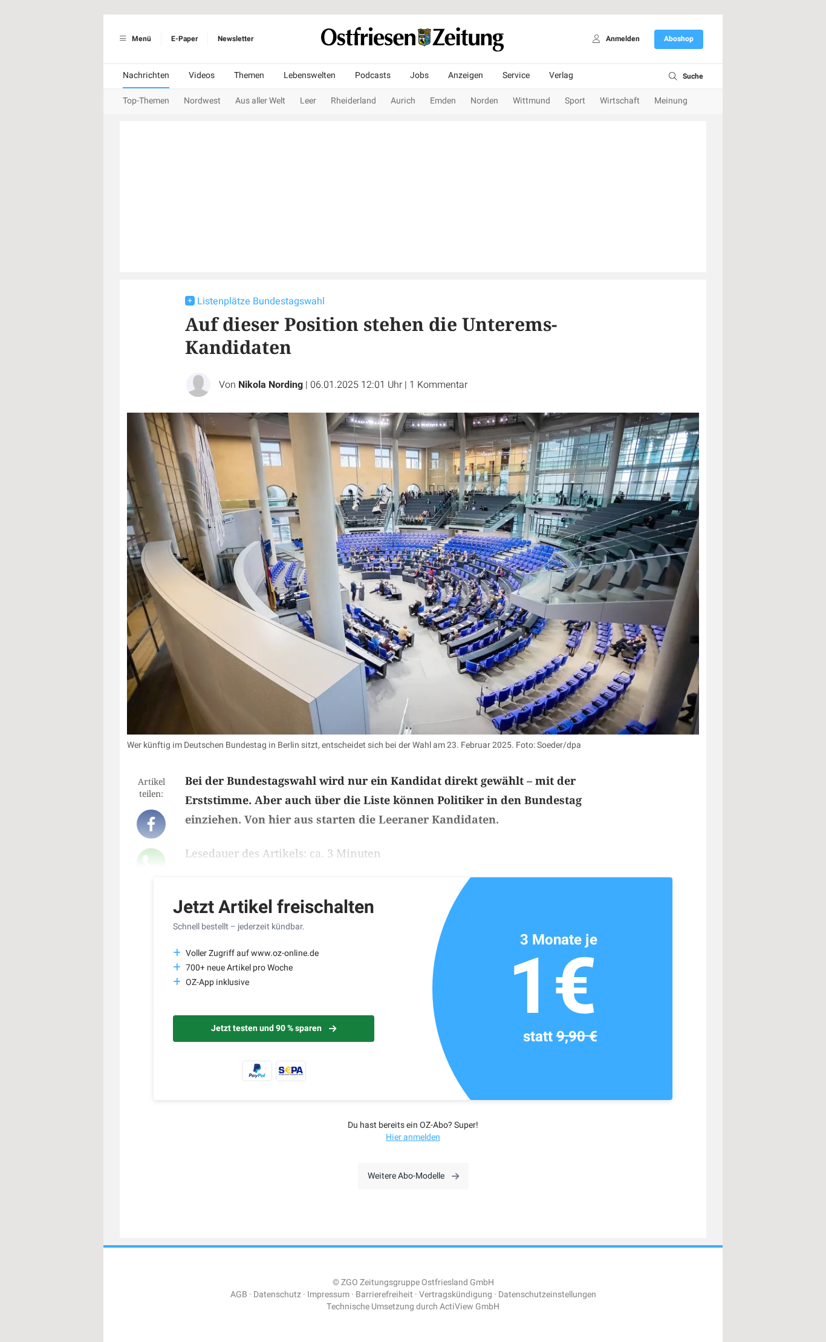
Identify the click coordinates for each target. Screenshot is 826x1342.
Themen (249, 75)
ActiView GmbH (469, 1306)
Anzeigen (465, 75)
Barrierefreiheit (384, 1294)
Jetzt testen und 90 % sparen (266, 1028)
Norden (484, 100)
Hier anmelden (413, 1137)
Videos (202, 75)
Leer (308, 100)
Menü (140, 38)
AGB (238, 1294)
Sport (575, 100)
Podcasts (373, 75)
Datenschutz (277, 1294)
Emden (443, 100)
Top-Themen (146, 100)
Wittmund (531, 100)
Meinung (671, 100)
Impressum (328, 1294)
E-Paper (184, 39)
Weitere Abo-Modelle (406, 1176)
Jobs (419, 75)
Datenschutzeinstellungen (547, 1294)
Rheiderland (353, 100)
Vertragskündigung (455, 1294)
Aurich (403, 100)
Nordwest (202, 100)
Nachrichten (146, 75)
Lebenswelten (310, 75)
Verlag (561, 75)
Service (516, 75)
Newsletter (235, 39)
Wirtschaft (620, 100)
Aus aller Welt (260, 100)
